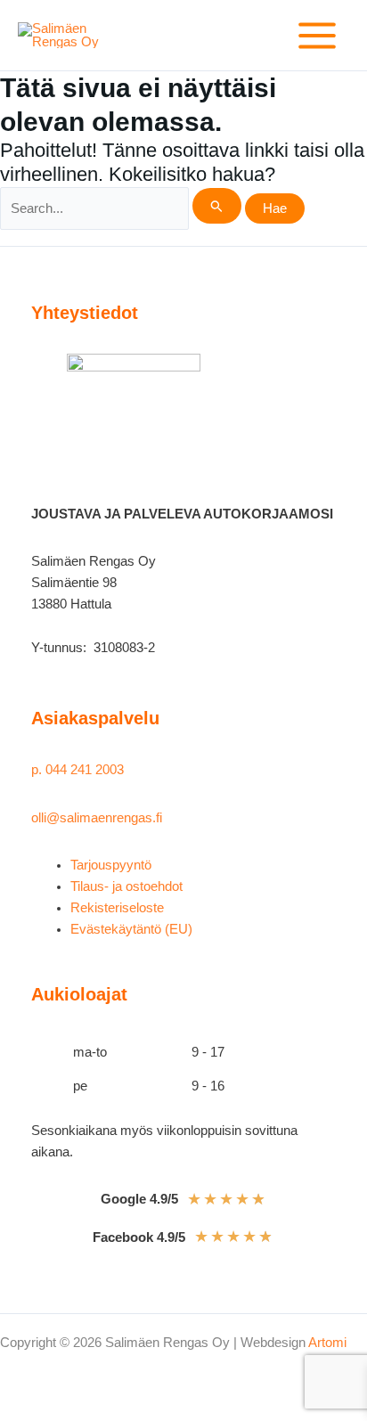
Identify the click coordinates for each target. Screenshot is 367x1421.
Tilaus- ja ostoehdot (126, 886)
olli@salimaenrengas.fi (96, 818)
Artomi (327, 1342)
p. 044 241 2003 (79, 770)
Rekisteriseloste (117, 908)
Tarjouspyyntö (110, 865)
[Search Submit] (216, 206)
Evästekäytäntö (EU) (131, 929)
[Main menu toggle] (317, 36)
